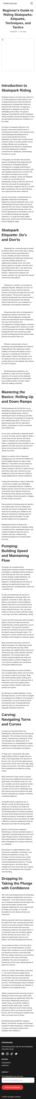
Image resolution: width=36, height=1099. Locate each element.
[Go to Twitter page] (16, 1054)
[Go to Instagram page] (7, 1054)
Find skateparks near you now (12, 1076)
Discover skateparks (12, 1087)
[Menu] (31, 3)
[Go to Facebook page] (3, 1054)
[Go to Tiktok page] (11, 1054)
